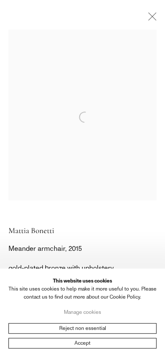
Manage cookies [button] (82, 311)
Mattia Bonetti (31, 230)
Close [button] (150, 19)
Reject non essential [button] (82, 328)
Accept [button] (82, 343)
